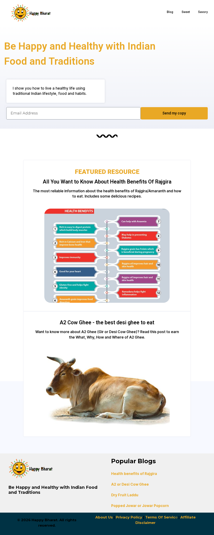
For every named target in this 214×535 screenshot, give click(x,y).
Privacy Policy (129, 517)
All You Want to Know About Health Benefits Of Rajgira (107, 182)
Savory (203, 12)
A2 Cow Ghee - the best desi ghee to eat (107, 322)
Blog (170, 12)
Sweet (186, 12)
